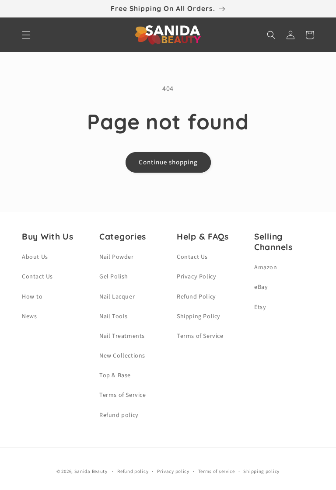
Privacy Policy (196, 276)
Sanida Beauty (91, 471)
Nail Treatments (122, 336)
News (29, 316)
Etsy (260, 307)
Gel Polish (113, 276)
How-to (32, 296)
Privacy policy (173, 471)
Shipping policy (261, 471)
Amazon (265, 267)
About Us (35, 257)
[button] (26, 35)
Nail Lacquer (117, 296)
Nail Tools (113, 316)
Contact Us (37, 276)
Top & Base (115, 375)
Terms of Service (122, 395)
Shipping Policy (198, 316)
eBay (261, 287)
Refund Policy (196, 296)
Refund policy (119, 415)
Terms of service (216, 471)
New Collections (122, 355)
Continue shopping (168, 162)
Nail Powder (116, 257)
